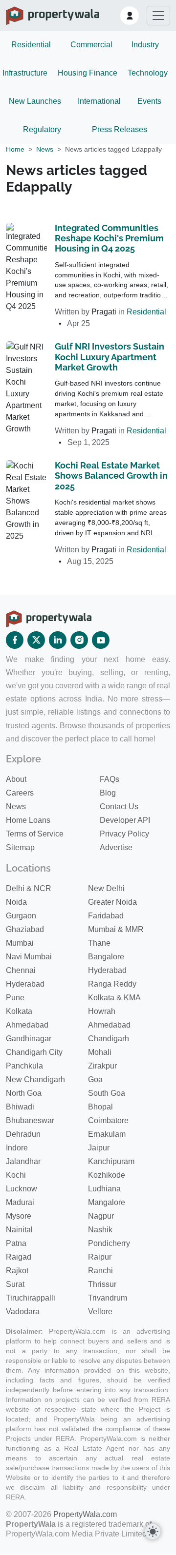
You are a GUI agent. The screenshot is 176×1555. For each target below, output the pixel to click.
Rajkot (17, 1270)
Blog (108, 793)
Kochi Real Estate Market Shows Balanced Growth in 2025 (111, 475)
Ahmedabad (27, 1025)
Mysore (18, 1216)
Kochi (16, 1175)
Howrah (101, 1011)
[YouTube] (101, 640)
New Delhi (106, 888)
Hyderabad (107, 970)
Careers (20, 793)
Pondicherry (109, 1243)
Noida (16, 902)
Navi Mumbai (29, 956)
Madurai (20, 1202)
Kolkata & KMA (114, 997)
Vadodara (23, 1311)
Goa (95, 1079)
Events (149, 101)
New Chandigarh (35, 1079)
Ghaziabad (25, 929)
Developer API (125, 820)
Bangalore (106, 956)
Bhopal (100, 1107)
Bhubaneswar (30, 1120)
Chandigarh (108, 1038)
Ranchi (100, 1270)
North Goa (24, 1093)
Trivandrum (107, 1298)
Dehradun (23, 1134)
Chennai (21, 970)
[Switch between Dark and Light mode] (152, 1531)
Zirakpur (102, 1066)
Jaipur (99, 1148)
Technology (148, 73)
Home (15, 149)
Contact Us (119, 806)
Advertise (116, 847)
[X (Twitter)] (36, 640)
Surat (15, 1284)
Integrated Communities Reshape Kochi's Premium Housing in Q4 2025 (109, 238)
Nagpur (101, 1216)
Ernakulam (107, 1134)
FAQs (109, 779)
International (99, 101)
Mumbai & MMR (116, 929)
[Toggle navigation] (158, 15)
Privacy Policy (124, 834)
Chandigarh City (34, 1052)
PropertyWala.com (85, 1514)
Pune (15, 997)
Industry (145, 44)
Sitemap (20, 847)
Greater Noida (112, 902)
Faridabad (106, 916)
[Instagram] (79, 640)
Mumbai (20, 943)
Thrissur (102, 1284)
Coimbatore (108, 1120)
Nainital (19, 1229)
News (44, 149)
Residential (31, 44)
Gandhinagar (28, 1038)
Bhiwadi (20, 1107)
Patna (16, 1243)
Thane (99, 943)
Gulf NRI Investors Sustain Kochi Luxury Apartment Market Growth (109, 356)
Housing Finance (87, 73)
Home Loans (28, 820)
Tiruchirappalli (30, 1298)
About (16, 779)
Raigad (18, 1257)
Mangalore (106, 1202)
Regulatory (42, 129)
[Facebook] (14, 640)
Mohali (99, 1052)
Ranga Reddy (112, 984)
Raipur (99, 1257)
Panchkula (24, 1066)
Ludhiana (104, 1189)
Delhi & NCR (28, 888)
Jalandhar (23, 1161)
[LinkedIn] (57, 640)
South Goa (106, 1093)
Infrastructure (24, 73)
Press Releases (119, 129)
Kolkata (19, 1011)
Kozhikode (106, 1175)
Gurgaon (21, 916)
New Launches (35, 101)
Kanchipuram (111, 1161)
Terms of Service (35, 834)
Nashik (100, 1229)
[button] (129, 15)
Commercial (91, 44)
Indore (17, 1148)
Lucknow (21, 1189)
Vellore (100, 1311)
